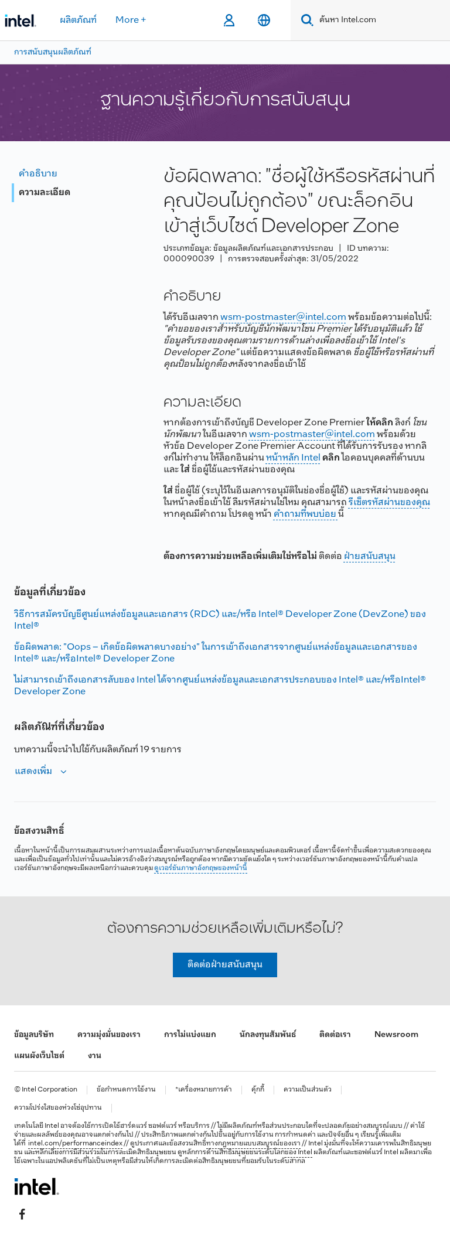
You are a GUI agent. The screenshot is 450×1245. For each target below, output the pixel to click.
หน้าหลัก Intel (293, 457)
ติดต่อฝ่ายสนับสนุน (225, 964)
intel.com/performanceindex (75, 1143)
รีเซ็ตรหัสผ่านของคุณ (389, 502)
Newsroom (396, 1035)
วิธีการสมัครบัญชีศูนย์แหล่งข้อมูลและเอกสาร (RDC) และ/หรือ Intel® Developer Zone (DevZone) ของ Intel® (220, 620)
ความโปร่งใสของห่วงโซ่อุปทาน (58, 1108)
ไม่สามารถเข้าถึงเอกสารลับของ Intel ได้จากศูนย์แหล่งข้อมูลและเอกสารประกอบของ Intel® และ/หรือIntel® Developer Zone (220, 685)
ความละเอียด (44, 192)
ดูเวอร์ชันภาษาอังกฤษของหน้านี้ (200, 868)
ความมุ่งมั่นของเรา (109, 1035)
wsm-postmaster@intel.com (283, 317)
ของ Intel (298, 1152)
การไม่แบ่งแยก (190, 1035)
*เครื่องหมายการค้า (203, 1090)
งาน (94, 1056)
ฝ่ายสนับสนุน (370, 556)
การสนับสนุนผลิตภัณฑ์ (52, 52)
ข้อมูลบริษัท (34, 1035)
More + (130, 20)
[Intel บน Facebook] (22, 1213)
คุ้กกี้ (257, 1090)
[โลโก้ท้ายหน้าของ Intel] (36, 1186)
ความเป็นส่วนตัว (308, 1090)
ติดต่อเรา (335, 1035)
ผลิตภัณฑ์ (78, 20)
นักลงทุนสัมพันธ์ (268, 1035)
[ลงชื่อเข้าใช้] (229, 20)
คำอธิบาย (38, 173)
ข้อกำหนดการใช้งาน (126, 1090)
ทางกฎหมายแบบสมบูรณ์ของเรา (253, 1143)
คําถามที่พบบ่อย (306, 514)
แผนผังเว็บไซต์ (39, 1056)
